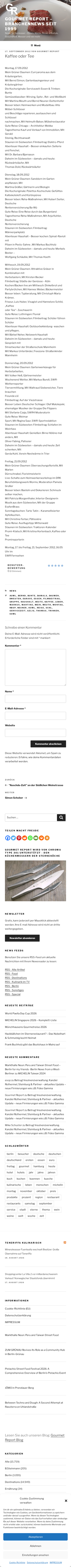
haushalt (27, 602)
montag (58, 605)
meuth (47, 605)
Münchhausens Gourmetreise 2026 (26, 1027)
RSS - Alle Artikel (15, 969)
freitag (11, 1166)
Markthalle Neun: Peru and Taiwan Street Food (32, 1335)
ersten (29, 1160)
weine (10, 1215)
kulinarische (14, 1184)
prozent (26, 1197)
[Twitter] (13, 837)
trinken (53, 611)
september (45, 1203)
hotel (10, 1172)
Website (10, 725)
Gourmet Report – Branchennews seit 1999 (31, 24)
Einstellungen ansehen (35, 1555)
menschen (42, 1184)
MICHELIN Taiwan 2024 (32, 1073)
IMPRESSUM (56, 1562)
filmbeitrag (51, 598)
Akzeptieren (35, 1536)
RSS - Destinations (16, 977)
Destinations (12, 1482)
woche (31, 1215)
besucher (23, 1153)
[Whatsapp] (30, 837)
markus (15, 605)
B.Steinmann (12, 1468)
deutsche (38, 1153)
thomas (41, 611)
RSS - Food (11, 973)
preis (53, 1191)
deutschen (55, 1153)
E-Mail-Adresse (15, 708)
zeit (42, 1215)
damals (42, 596)
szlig (31, 611)
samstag (30, 1203)
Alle (7, 1461)
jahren (51, 1172)
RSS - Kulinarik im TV (17, 981)
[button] (66, 1500)
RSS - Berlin (12, 986)
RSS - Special (12, 994)
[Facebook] (7, 837)
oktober (41, 1191)
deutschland (14, 1160)
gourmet (24, 1166)
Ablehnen (35, 1546)
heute (39, 602)
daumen (54, 596)
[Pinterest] (19, 837)
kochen (21, 1178)
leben (59, 602)
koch (9, 1178)
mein (38, 605)
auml (13, 596)
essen (38, 598)
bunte (32, 596)
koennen (35, 1178)
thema (46, 1209)
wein (57, 1209)
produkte (12, 1197)
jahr (31, 1172)
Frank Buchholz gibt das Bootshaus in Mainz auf (32, 1044)
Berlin (8, 1475)
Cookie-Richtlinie (17, 1562)
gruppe (14, 602)
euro (51, 1160)
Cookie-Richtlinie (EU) (17, 1308)
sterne (34, 1209)
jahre (41, 1172)
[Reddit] (24, 837)
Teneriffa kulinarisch (23, 1242)
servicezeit (18, 611)
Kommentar (13, 645)
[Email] (35, 837)
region (39, 1197)
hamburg (39, 1166)
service (11, 1209)
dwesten (15, 598)
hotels (21, 1172)
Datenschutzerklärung (37, 1562)
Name (9, 691)
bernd (22, 596)
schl (49, 608)
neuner (22, 608)
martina (27, 605)
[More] (47, 837)
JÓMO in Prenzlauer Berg (19, 1387)
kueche (48, 1178)
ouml (32, 608)
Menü (37, 45)
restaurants (13, 1203)
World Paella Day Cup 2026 (21, 1013)
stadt (23, 1209)
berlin (10, 1153)
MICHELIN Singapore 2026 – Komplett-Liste (31, 1020)
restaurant (53, 1197)
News (13, 591)
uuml (13, 614)
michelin (58, 1184)
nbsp (13, 608)
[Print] (41, 837)
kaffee (49, 602)
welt (20, 1215)
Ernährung (11, 1488)
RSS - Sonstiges (14, 990)
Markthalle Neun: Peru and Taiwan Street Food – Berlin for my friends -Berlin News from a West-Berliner (32, 1069)
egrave (27, 598)
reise (40, 608)
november (26, 1191)
